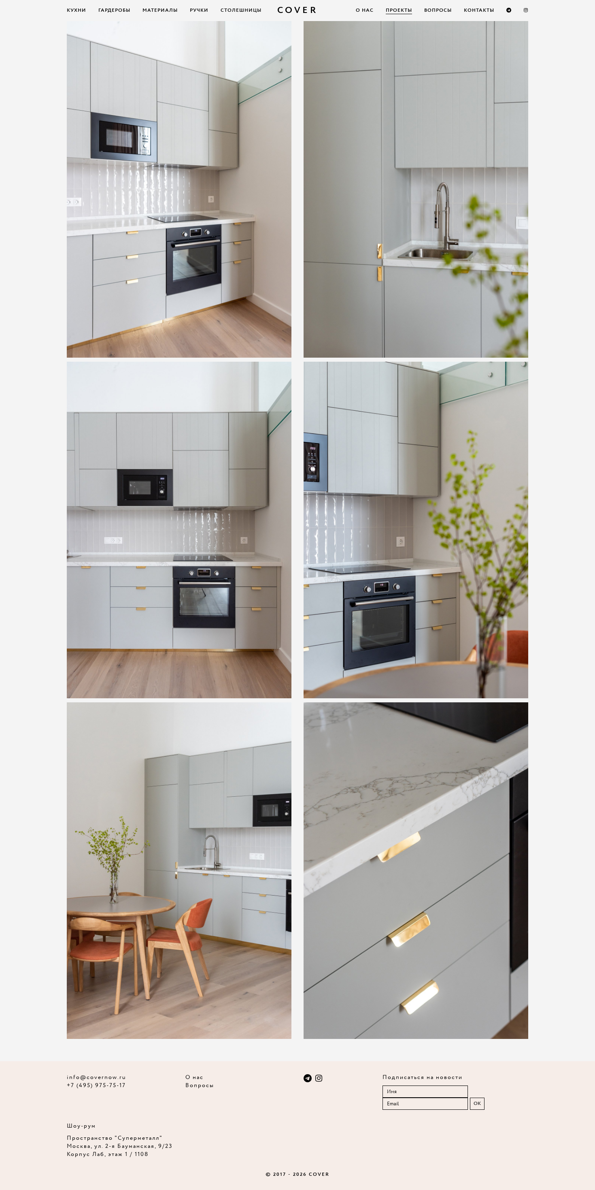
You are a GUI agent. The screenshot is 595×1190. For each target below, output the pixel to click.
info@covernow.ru (96, 1077)
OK (477, 1103)
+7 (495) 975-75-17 (96, 1085)
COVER (297, 10)
